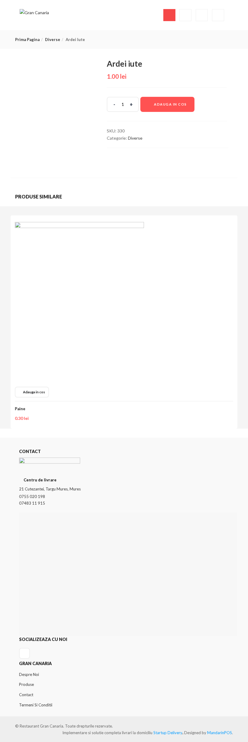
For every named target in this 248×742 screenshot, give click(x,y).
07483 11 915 (32, 503)
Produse (26, 684)
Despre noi (29, 674)
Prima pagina (27, 39)
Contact (26, 694)
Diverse (52, 39)
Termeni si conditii (35, 704)
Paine (20, 408)
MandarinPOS (219, 732)
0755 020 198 (32, 496)
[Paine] (79, 225)
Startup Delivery (167, 732)
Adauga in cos (170, 104)
